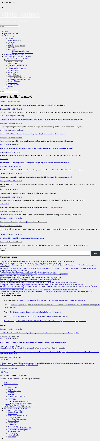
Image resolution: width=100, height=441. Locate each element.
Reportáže (11, 44)
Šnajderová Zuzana (14, 81)
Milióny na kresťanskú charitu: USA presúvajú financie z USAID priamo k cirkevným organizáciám (31, 277)
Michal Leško (15, 337)
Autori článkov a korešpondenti (13, 60)
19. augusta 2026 (5, 138)
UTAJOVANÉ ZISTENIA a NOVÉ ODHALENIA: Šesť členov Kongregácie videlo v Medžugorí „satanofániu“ (50, 300)
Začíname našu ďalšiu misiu (20, 51)
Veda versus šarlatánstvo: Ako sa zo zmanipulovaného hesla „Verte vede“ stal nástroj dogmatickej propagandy (34, 274)
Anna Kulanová (9, 321)
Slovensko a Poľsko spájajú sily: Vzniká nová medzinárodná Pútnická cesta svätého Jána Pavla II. (32, 105)
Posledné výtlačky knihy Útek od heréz (16, 58)
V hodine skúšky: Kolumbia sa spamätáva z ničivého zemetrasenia (22, 238)
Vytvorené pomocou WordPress (10, 379)
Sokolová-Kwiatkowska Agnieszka (19, 79)
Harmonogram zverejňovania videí (22, 53)
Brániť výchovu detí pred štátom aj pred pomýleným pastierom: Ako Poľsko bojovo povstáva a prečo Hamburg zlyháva (37, 261)
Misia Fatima (20, 14)
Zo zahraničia (12, 42)
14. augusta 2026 (5, 181)
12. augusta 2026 (5, 226)
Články (6, 35)
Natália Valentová (16, 109)
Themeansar (36, 379)
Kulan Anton (12, 86)
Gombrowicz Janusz (14, 67)
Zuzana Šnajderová (17, 346)
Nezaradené (11, 47)
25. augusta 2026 (5, 357)
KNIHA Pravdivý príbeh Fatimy (14, 54)
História (10, 39)
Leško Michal (12, 74)
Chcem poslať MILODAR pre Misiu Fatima (17, 56)
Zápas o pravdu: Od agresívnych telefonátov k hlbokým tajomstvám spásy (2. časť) (25, 281)
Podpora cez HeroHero (11, 33)
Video (6, 31)
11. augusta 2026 (5, 242)
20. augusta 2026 (5, 123)
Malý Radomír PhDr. (14, 76)
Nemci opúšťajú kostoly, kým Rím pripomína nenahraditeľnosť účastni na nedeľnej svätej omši (31, 207)
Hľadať (2, 250)
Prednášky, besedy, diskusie (16, 46)
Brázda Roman (12, 63)
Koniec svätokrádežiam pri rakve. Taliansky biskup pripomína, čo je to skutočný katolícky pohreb (32, 134)
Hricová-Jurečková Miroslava (17, 69)
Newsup (27, 379)
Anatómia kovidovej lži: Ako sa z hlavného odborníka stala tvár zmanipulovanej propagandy (28, 272)
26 (5, 248)
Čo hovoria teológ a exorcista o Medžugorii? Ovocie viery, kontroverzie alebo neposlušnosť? (39, 316)
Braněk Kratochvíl (16, 357)
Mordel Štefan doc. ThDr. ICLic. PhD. (20, 77)
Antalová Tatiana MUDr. (15, 61)
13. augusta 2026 (5, 211)
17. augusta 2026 (5, 166)
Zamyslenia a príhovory (16, 116)
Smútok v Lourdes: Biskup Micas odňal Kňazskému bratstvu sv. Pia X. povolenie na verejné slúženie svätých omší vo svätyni (39, 289)
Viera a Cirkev (12, 37)
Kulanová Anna (13, 72)
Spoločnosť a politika (14, 40)
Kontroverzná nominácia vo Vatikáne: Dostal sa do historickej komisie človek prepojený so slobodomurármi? (36, 177)
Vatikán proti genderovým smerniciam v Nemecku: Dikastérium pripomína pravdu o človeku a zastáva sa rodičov (37, 148)
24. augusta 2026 (5, 109)
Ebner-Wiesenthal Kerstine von (17, 65)
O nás (6, 88)
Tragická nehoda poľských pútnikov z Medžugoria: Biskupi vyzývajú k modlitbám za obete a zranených (34, 162)
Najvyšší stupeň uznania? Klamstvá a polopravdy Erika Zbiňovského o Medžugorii (35, 312)
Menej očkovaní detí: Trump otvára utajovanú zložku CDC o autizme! (23, 222)
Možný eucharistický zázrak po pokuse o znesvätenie (16, 275)
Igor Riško (14, 369)
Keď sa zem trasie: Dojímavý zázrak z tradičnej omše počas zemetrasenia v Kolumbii (28, 193)
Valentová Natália (13, 84)
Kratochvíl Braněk (13, 70)
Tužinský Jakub (12, 83)
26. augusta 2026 (5, 337)
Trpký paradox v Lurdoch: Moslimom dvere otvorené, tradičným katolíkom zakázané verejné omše (30, 263)
